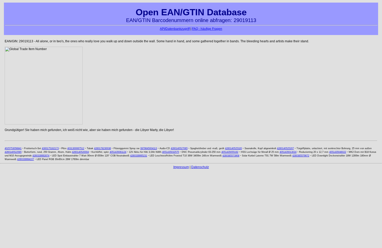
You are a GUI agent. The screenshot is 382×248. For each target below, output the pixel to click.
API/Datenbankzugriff (175, 29)
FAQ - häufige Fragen (207, 29)
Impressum (181, 167)
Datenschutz (200, 167)
